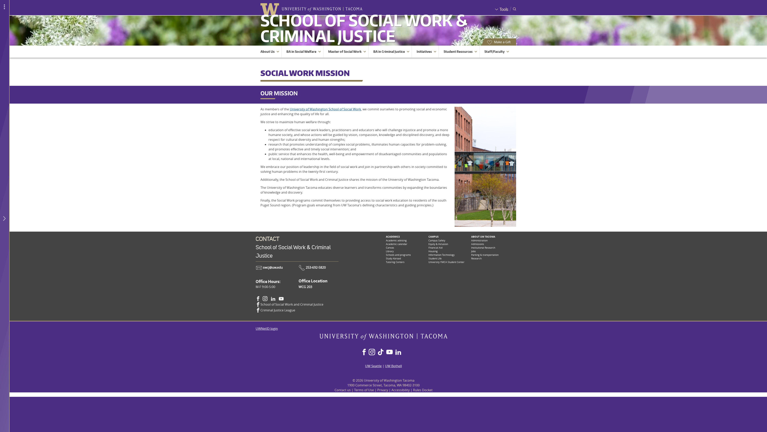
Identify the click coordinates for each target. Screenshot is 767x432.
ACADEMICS (393, 236)
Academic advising (396, 240)
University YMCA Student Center (446, 262)
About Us (267, 52)
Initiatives (424, 52)
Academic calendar (396, 244)
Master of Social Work (345, 52)
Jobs (473, 251)
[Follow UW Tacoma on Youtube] (389, 352)
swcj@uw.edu (272, 267)
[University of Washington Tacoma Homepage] (383, 339)
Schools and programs (398, 254)
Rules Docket (423, 390)
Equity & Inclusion (438, 244)
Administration (479, 240)
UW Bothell (393, 366)
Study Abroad (393, 258)
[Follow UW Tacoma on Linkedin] (398, 352)
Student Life (435, 258)
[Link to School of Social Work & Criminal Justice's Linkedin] (273, 298)
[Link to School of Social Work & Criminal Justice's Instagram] (265, 298)
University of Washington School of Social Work (325, 109)
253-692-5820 (315, 267)
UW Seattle (373, 366)
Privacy (382, 390)
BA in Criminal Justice (389, 52)
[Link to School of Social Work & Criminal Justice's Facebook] (258, 298)
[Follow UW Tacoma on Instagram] (372, 352)
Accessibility (400, 390)
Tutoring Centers (395, 262)
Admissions (477, 244)
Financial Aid (435, 247)
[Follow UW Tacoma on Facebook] (364, 352)
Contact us (343, 390)
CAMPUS (433, 236)
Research (476, 258)
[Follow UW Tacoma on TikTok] (381, 352)
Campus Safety (436, 240)
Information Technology (441, 254)
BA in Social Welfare (301, 52)
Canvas (390, 247)
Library (390, 251)
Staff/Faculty (494, 52)
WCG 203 (305, 287)
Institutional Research (483, 247)
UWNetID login (267, 328)
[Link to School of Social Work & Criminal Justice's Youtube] (281, 298)
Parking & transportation (485, 254)
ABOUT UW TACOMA (483, 236)
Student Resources (458, 52)
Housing (433, 251)
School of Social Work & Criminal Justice (363, 28)
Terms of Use (364, 390)
